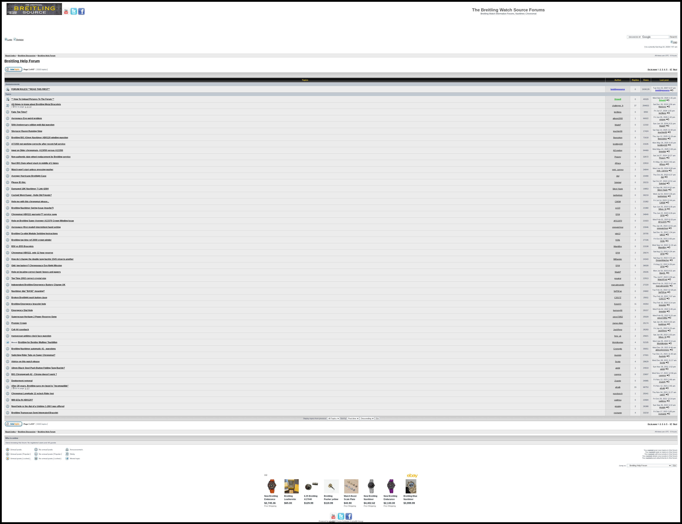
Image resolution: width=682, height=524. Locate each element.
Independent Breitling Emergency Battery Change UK (38, 285)
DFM (618, 214)
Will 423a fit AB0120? (22, 400)
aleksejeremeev (662, 350)
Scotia (617, 361)
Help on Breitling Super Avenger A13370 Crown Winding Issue (42, 221)
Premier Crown (19, 323)
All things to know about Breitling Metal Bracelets (36, 104)
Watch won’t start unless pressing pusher (32, 169)
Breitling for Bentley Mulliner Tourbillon (37, 342)
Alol (617, 176)
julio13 (617, 233)
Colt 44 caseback (20, 329)
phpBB (332, 521)
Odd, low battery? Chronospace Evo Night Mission (36, 265)
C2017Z (617, 297)
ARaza (618, 163)
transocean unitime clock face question (31, 336)
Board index (10, 56)
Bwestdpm (617, 138)
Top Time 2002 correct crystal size (28, 278)
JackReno (617, 329)
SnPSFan (618, 291)
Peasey (618, 157)
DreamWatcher (662, 260)
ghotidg (618, 406)
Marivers (662, 107)
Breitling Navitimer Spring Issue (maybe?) (32, 208)
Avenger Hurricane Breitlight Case (28, 176)
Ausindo (617, 355)
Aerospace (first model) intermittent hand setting (36, 227)
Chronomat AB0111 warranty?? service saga (34, 214)
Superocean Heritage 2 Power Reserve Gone (34, 317)
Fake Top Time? (19, 112)
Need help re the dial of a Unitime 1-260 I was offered (37, 406)
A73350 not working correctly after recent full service (38, 144)
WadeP (618, 125)
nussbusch (618, 393)
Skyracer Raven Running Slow (26, 131)
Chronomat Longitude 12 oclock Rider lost (32, 393)
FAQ (675, 42)
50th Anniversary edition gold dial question (32, 125)
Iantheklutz (618, 195)
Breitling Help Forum (46, 56)
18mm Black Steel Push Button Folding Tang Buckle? (38, 368)
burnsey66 (617, 310)
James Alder (617, 323)
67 (671, 69)
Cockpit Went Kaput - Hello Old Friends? (31, 195)
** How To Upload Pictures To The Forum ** (32, 99)
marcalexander (617, 285)
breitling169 (618, 144)
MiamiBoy (618, 246)
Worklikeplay (617, 342)
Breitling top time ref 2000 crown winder (31, 240)
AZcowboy (617, 150)
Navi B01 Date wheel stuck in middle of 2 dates (35, 163)
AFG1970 (618, 221)
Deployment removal (22, 380)
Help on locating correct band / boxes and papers (36, 272)
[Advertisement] (341, 24)
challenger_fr (617, 106)
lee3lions (617, 112)
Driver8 (618, 99)
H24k (617, 240)
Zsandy (618, 381)
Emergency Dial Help (22, 310)
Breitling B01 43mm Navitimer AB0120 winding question (39, 137)
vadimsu (617, 400)
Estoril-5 (617, 304)
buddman (662, 324)
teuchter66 (617, 131)
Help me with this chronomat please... (30, 201)
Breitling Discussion (27, 56)
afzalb (617, 387)
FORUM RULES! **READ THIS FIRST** (30, 89)
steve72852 (618, 317)
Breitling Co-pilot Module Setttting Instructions (34, 233)
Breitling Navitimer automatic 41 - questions (33, 348)
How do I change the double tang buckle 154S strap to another (42, 259)
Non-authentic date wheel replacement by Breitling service (41, 157)
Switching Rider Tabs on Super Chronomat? (33, 355)
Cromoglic (617, 349)
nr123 (617, 208)
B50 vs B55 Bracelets (22, 246)
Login (9, 40)
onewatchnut (617, 227)
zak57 (662, 395)
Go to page (652, 69)
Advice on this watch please (25, 361)
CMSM (618, 201)
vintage (662, 119)
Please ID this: (18, 182)
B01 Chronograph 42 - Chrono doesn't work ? (34, 374)
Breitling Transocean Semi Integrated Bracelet (34, 412)
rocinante (618, 413)
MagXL (662, 273)
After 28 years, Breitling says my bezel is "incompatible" (40, 386)
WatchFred (662, 279)
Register (20, 40)
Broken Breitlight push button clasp (29, 297)
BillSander (617, 259)
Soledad (617, 182)
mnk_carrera (617, 170)
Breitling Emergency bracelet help (28, 304)
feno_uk (617, 336)
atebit (617, 368)
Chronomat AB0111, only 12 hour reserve (32, 253)
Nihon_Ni (662, 209)
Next (675, 69)
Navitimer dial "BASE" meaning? (28, 291)
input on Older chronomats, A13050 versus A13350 (37, 150)
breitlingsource (618, 89)
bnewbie (662, 151)
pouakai (617, 278)
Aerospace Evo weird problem (26, 118)
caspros (617, 374)
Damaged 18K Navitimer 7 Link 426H (30, 189)
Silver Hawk (618, 189)
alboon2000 (618, 118)
